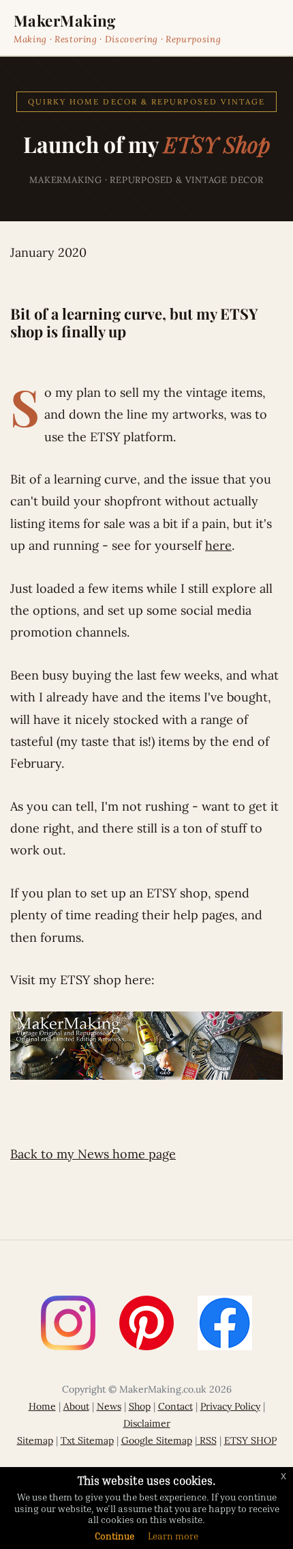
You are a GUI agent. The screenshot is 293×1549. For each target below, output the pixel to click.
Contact (175, 1406)
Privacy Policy (230, 1406)
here (218, 545)
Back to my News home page (93, 1154)
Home (42, 1406)
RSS (207, 1440)
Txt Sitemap (87, 1440)
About (76, 1406)
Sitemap (35, 1440)
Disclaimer (146, 1423)
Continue (114, 1535)
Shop (140, 1406)
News (109, 1406)
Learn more (173, 1535)
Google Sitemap (156, 1440)
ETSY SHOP (250, 1440)
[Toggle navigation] (270, 28)
